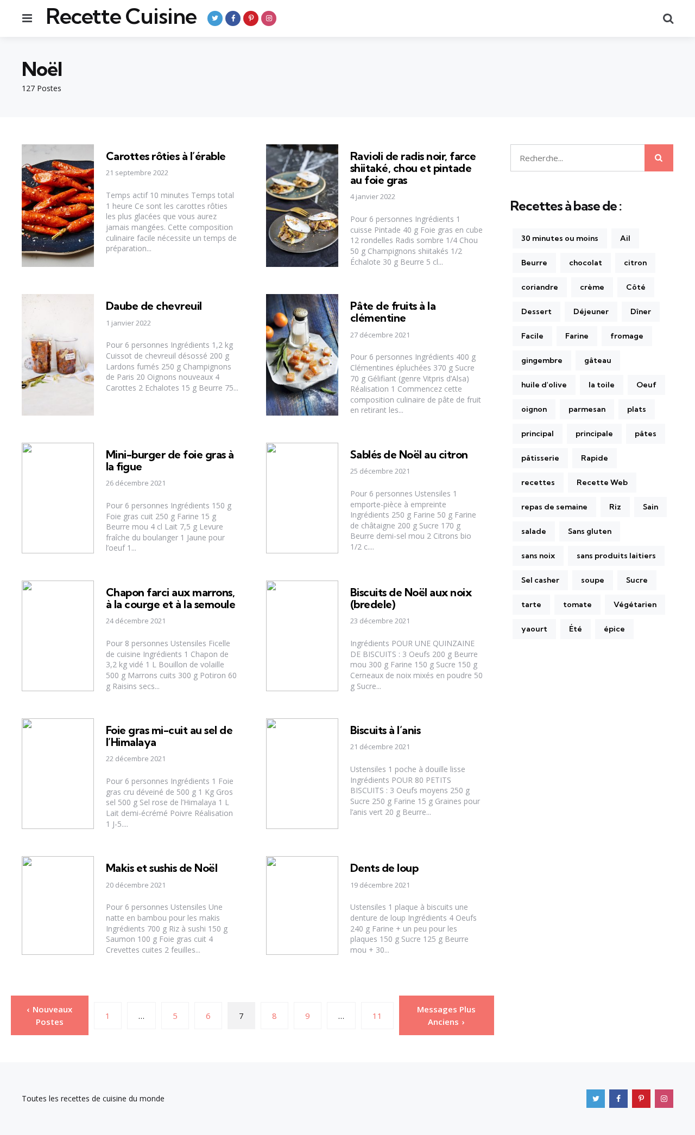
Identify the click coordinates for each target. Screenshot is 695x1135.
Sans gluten (589, 531)
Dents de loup (384, 868)
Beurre (534, 262)
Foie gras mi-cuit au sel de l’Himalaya (169, 736)
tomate (577, 604)
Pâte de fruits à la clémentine (393, 311)
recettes (538, 482)
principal (537, 433)
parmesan (586, 409)
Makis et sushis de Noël (162, 868)
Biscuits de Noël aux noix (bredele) (411, 598)
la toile (602, 385)
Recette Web (602, 482)
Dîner (640, 311)
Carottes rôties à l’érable (166, 156)
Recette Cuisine (121, 16)
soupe (592, 580)
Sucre (637, 580)
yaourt (534, 629)
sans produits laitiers (616, 555)
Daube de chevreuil (154, 306)
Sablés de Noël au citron (409, 454)
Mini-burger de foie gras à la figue (170, 460)
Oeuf (646, 385)
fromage (626, 336)
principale (594, 433)
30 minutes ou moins (559, 238)
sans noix (538, 555)
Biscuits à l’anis (385, 730)
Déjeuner (591, 311)
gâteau (597, 360)
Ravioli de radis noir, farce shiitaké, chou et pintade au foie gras (413, 168)
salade (533, 531)
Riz (615, 507)
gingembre (542, 360)
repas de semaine (554, 507)
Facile (532, 336)
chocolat (585, 262)
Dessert (536, 311)
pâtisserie (540, 458)
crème (592, 287)
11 (377, 1015)
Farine (577, 336)
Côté (636, 287)
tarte (531, 604)
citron (635, 262)
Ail (625, 238)
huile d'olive (544, 385)
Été (575, 629)
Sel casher (540, 580)
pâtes (645, 433)
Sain (650, 507)
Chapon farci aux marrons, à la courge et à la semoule (171, 598)
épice (614, 629)
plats (636, 409)
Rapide (594, 458)
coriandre (539, 287)
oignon (534, 409)
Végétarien (635, 604)
